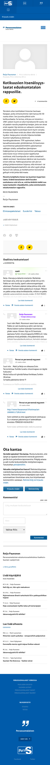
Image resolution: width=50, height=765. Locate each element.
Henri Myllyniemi (15, 641)
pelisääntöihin (19, 465)
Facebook (17, 759)
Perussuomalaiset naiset (25, 690)
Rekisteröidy (34, 489)
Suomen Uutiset (25, 687)
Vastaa (7, 305)
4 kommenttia (42, 101)
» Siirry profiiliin (9, 567)
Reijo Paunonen (9, 74)
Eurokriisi (27, 211)
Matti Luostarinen (15, 633)
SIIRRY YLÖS (24, 739)
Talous (38, 211)
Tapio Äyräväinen (16, 658)
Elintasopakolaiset (12, 211)
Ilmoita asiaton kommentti (23, 305)
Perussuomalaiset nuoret (25, 693)
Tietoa (25, 710)
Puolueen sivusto (25, 685)
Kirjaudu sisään (8, 17)
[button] (43, 27)
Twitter (32, 759)
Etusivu (25, 707)
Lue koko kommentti (25, 301)
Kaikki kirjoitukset (11, 225)
